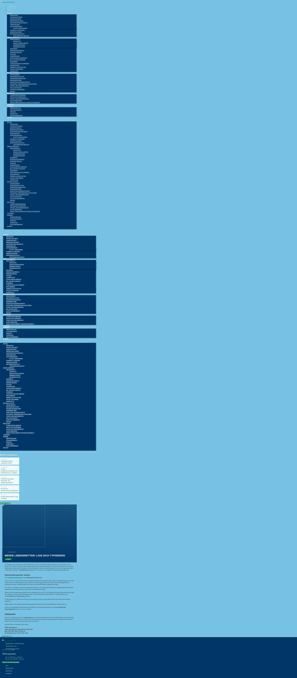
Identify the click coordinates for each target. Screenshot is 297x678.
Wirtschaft (11, 93)
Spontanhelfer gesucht (21, 35)
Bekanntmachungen (16, 21)
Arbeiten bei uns (15, 108)
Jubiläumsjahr (15, 24)
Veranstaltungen (16, 32)
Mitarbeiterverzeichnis (18, 78)
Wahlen (12, 91)
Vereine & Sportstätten (18, 67)
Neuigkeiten (14, 15)
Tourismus (10, 104)
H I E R (23, 609)
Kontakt (9, 117)
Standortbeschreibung (18, 95)
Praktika (13, 111)
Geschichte (17, 41)
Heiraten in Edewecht (17, 50)
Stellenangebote (16, 110)
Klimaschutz (14, 71)
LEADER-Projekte (15, 19)
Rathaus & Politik (12, 72)
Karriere (10, 106)
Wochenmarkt (14, 65)
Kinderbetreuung (16, 52)
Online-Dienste (15, 74)
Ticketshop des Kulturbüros (19, 63)
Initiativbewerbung (16, 115)
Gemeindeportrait (19, 45)
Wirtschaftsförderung (18, 97)
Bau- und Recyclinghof (17, 59)
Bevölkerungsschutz (17, 33)
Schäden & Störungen (17, 30)
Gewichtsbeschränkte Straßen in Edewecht (25, 102)
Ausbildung (14, 113)
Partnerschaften (19, 46)
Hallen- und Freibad (16, 69)
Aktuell (9, 13)
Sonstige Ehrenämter (17, 89)
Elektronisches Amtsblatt (19, 22)
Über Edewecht (15, 39)
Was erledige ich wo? (17, 76)
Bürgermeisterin (15, 80)
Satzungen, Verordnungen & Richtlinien (23, 84)
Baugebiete (13, 48)
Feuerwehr (14, 61)
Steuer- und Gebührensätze (19, 85)
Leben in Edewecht (13, 37)
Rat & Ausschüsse (16, 87)
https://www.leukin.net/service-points (36, 599)
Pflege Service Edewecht (18, 58)
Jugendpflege (14, 56)
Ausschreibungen (16, 26)
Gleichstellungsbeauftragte (20, 82)
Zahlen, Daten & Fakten (20, 43)
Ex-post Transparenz (20, 28)
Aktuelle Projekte (16, 17)
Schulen (13, 54)
